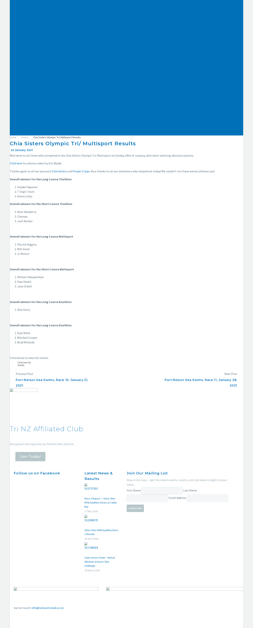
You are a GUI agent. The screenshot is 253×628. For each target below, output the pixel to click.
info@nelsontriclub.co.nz (47, 608)
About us (198, 80)
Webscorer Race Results (208, 108)
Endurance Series (203, 126)
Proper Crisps (81, 171)
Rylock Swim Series (205, 117)
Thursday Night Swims (207, 122)
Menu (197, 65)
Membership (201, 94)
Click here (16, 163)
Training (198, 85)
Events (197, 89)
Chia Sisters (59, 171)
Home (197, 75)
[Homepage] (63, 30)
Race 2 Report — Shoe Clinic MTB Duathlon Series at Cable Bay (100, 502)
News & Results (202, 103)
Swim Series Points (205, 113)
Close (197, 70)
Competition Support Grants (211, 99)
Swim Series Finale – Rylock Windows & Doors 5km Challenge (99, 561)
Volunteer (199, 131)
